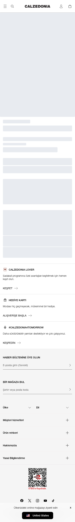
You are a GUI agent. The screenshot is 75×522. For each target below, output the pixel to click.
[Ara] (12, 6)
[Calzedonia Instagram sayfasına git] (37, 500)
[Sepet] (70, 6)
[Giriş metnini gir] (70, 365)
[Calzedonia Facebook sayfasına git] (21, 500)
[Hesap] (61, 6)
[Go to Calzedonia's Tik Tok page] (53, 500)
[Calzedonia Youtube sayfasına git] (45, 500)
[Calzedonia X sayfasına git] (29, 500)
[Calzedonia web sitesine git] (38, 6)
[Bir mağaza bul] (70, 389)
